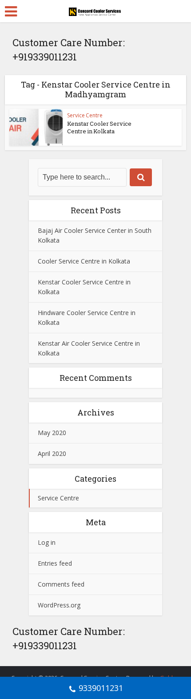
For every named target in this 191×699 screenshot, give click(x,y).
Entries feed (55, 563)
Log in (47, 542)
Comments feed (61, 584)
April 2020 (52, 453)
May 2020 (52, 432)
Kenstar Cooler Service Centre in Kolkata (99, 127)
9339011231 (101, 688)
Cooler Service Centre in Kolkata (84, 261)
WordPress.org (59, 605)
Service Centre (85, 115)
